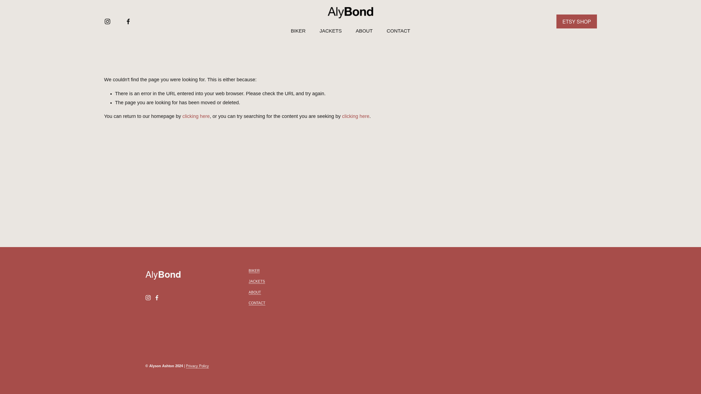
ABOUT (364, 31)
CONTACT (398, 31)
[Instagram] (107, 21)
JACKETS (331, 31)
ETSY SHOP (576, 21)
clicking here (196, 116)
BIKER (298, 31)
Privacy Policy (197, 366)
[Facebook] (128, 21)
